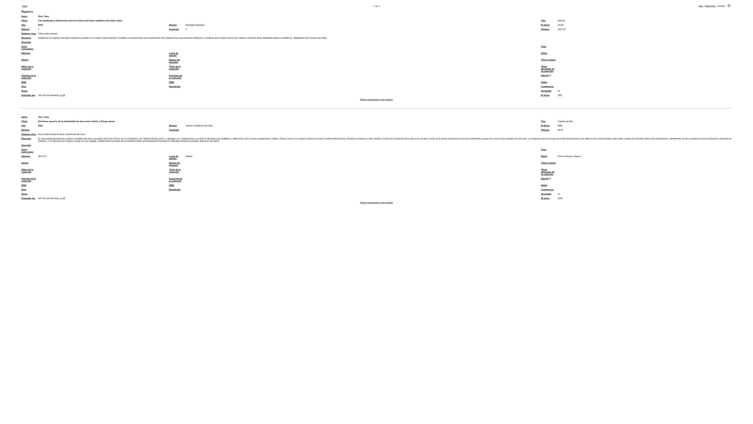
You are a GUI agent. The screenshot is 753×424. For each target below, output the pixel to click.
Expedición (175, 86)
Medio (544, 82)
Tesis (543, 46)
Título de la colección (175, 67)
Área (23, 86)
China (41, 33)
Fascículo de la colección (175, 76)
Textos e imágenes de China (199, 125)
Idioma (24, 60)
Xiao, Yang (43, 16)
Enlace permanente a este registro (376, 99)
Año (23, 25)
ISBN (171, 82)
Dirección (26, 42)
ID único (545, 95)
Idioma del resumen (174, 61)
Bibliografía (710, 6)
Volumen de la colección (28, 76)
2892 (560, 125)
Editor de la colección (27, 67)
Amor (40, 134)
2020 (40, 125)
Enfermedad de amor (54, 134)
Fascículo (174, 29)
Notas (24, 91)
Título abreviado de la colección (547, 68)
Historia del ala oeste (75, 134)
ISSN (23, 82)
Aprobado (546, 91)
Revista (173, 25)
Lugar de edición (173, 54)
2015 (40, 25)
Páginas (545, 29)
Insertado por (28, 95)
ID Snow (545, 25)
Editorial (25, 53)
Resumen (26, 38)
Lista (701, 6)
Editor (544, 53)
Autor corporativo (27, 47)
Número (25, 29)
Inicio (24, 6)
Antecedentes (51, 33)
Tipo (543, 20)
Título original (548, 60)
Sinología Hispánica (195, 25)
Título (24, 20)
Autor (24, 16)
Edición (545, 75)
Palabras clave (28, 33)
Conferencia (547, 86)
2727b (561, 25)
